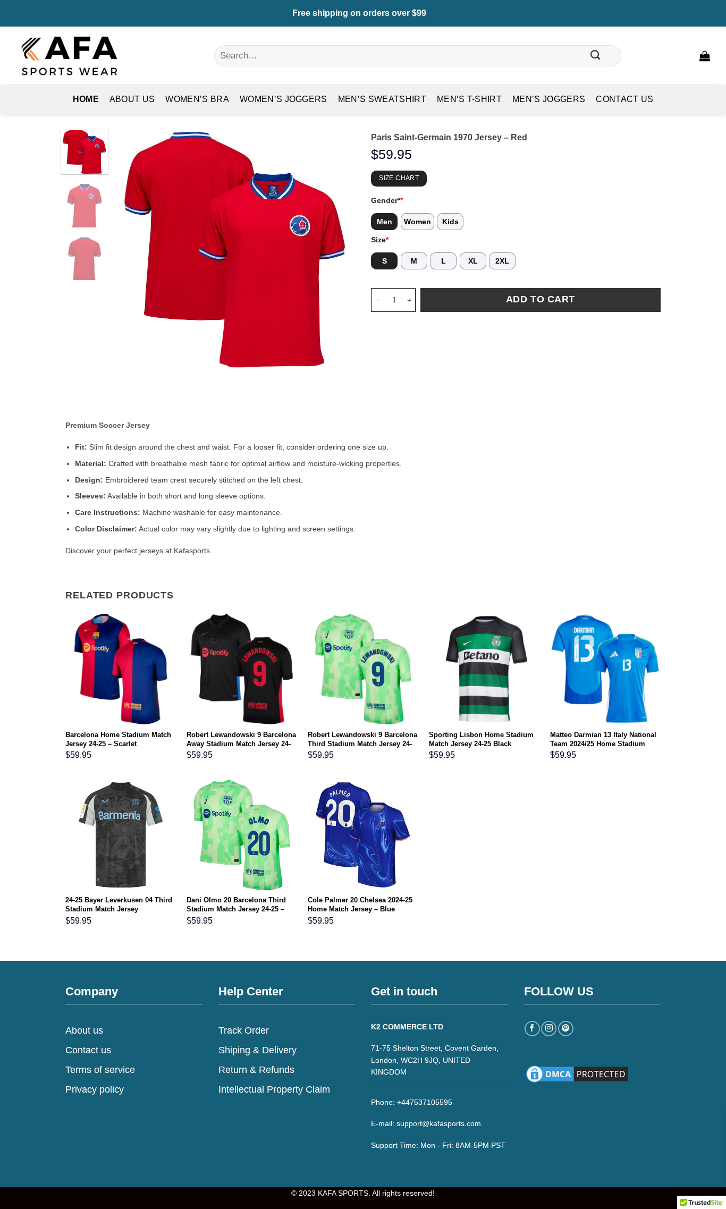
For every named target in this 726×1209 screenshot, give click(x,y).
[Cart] (704, 55)
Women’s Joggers (283, 99)
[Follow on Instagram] (548, 1028)
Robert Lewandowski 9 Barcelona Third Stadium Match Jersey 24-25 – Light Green (362, 744)
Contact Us (624, 99)
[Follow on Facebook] (532, 1028)
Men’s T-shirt (469, 99)
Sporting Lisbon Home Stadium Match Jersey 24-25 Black (481, 739)
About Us (132, 99)
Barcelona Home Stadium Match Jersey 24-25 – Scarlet (118, 739)
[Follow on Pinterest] (565, 1028)
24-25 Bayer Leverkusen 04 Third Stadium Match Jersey (118, 904)
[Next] (337, 249)
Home (86, 99)
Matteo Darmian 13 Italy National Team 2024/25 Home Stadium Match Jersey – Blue (603, 744)
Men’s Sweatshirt (382, 99)
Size (380, 239)
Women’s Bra (197, 99)
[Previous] (133, 249)
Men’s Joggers (548, 99)
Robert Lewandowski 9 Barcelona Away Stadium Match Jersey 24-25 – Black (241, 744)
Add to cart (540, 299)
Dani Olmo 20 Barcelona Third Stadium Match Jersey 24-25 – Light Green (236, 909)
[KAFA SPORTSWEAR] (69, 55)
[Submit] (596, 56)
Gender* (387, 200)
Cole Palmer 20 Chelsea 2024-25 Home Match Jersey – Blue (360, 904)
